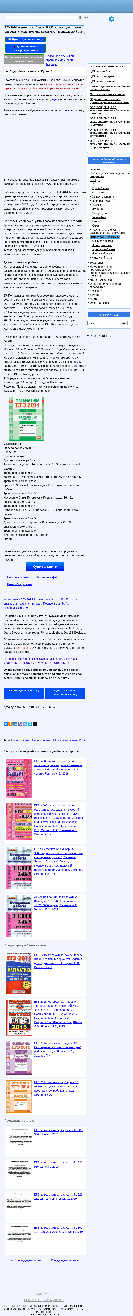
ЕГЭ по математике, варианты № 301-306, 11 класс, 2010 (58, 1132)
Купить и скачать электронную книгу (65, 692)
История (97, 209)
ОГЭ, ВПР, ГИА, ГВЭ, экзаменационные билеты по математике (110, 132)
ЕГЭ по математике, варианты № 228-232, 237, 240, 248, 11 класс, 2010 (58, 1196)
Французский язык (103, 249)
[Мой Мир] (15, 724)
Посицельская (20, 740)
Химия (96, 225)
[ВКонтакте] (6, 724)
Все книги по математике (107, 66)
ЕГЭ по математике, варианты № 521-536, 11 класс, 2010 (58, 1164)
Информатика (101, 200)
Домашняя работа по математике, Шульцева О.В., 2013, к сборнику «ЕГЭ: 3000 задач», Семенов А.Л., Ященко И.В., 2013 (56, 903)
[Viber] (20, 724)
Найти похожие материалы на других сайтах (24, 59)
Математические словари (107, 94)
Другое (94, 294)
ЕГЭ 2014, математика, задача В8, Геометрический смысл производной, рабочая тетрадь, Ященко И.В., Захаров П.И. (58, 1049)
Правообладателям (19, 584)
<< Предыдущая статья (26, 1260)
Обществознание (103, 196)
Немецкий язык (102, 245)
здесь (55, 99)
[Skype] (30, 724)
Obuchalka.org (15, 1306)
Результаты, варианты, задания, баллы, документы (108, 231)
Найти (94, 298)
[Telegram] (25, 724)
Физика (96, 204)
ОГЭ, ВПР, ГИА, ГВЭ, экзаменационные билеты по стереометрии (110, 144)
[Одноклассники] (10, 724)
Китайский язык (102, 257)
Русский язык (100, 188)
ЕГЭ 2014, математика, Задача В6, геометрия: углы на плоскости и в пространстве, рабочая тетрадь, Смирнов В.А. (56, 1088)
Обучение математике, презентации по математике (109, 101)
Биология (98, 221)
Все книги (96, 290)
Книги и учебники (101, 279)
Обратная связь (100, 302)
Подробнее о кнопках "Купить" (30, 71)
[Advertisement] (34, 148)
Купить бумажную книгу (24, 690)
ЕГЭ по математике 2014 (69, 740)
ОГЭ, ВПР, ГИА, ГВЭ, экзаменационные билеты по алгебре (110, 110)
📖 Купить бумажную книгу (25, 39)
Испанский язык (102, 253)
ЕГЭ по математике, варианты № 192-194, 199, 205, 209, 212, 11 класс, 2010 (58, 1229)
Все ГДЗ (95, 180)
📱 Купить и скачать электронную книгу (25, 48)
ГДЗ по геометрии (102, 76)
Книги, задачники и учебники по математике (110, 88)
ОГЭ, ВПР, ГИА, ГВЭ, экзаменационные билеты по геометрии (110, 121)
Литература (99, 213)
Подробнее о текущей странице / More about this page (60, 60)
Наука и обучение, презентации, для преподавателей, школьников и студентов (110, 271)
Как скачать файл (18, 577)
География (99, 217)
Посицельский (41, 740)
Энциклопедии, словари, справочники (105, 285)
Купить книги (45, 566)
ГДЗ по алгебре (100, 71)
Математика (99, 192)
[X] (35, 724)
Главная (95, 169)
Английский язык (102, 241)
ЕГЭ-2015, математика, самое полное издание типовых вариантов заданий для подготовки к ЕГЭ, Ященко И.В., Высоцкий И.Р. (58, 961)
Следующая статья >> (65, 1260)
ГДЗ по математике (103, 81)
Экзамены (96, 262)
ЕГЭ (92, 184)
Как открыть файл (47, 577)
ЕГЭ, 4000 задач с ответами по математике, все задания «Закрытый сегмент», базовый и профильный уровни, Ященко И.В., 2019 (58, 767)
